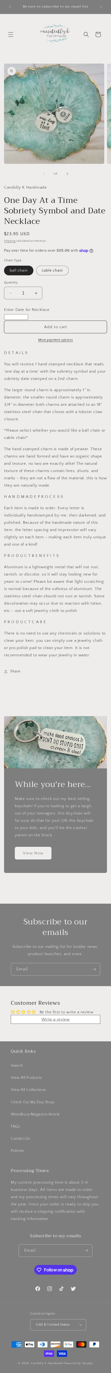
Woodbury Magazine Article (35, 1114)
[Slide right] (67, 174)
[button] (11, 34)
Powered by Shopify (78, 1363)
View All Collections (28, 1090)
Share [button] (15, 671)
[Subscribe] (94, 969)
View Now (33, 853)
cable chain (52, 270)
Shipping (10, 241)
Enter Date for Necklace (27, 309)
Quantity (11, 282)
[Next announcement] (101, 7)
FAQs (15, 1126)
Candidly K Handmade (47, 1363)
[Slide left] (44, 174)
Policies (17, 1151)
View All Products (26, 1078)
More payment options (55, 340)
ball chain (19, 270)
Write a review (55, 1019)
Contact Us (20, 1138)
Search (17, 1065)
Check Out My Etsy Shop (32, 1102)
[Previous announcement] (10, 7)
